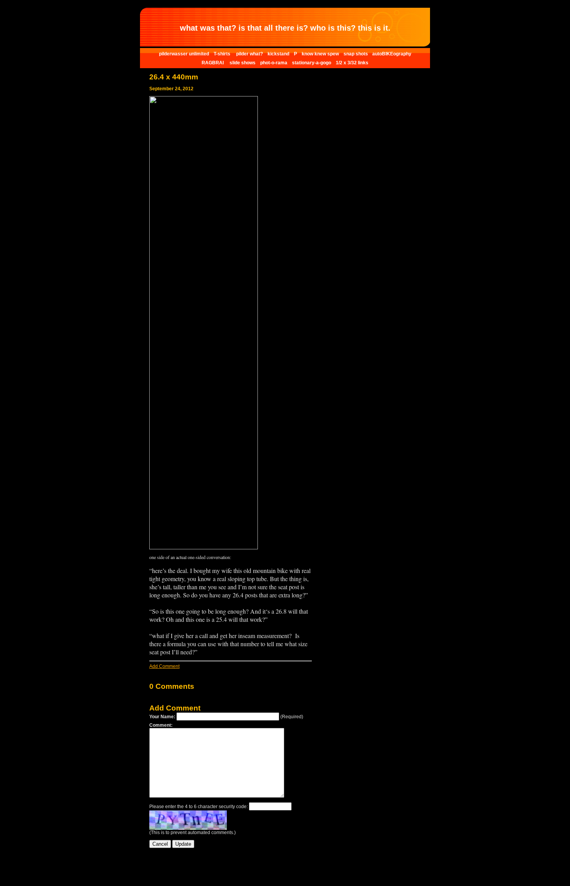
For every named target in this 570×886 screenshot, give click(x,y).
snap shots (356, 54)
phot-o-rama (273, 62)
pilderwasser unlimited (184, 54)
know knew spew (320, 54)
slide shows (243, 62)
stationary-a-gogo (311, 62)
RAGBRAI (213, 62)
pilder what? (249, 54)
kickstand (278, 54)
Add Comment (164, 666)
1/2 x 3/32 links (352, 62)
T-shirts (222, 54)
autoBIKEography (391, 54)
